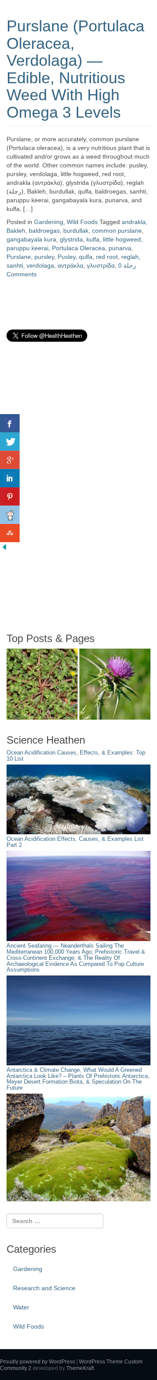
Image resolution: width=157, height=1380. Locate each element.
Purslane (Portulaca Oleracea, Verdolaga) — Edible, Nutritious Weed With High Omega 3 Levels (75, 69)
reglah (130, 256)
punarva (120, 248)
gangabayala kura (31, 239)
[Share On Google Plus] (10, 460)
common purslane (117, 230)
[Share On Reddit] (10, 515)
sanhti (15, 265)
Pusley (66, 256)
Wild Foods (82, 221)
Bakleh (16, 230)
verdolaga (40, 265)
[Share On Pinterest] (10, 496)
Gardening (48, 221)
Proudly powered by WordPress (37, 1362)
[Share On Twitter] (10, 441)
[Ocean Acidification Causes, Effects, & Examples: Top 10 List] (78, 798)
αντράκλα (70, 265)
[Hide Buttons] (4, 546)
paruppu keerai (27, 248)
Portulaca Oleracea (78, 248)
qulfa (85, 256)
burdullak (76, 230)
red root (107, 256)
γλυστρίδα (101, 265)
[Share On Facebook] (10, 423)
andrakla (134, 221)
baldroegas (44, 230)
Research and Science (44, 1288)
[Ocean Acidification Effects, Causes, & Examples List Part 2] (78, 895)
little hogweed (122, 239)
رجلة (129, 265)
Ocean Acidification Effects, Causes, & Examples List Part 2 (75, 842)
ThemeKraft (80, 1368)
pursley (44, 256)
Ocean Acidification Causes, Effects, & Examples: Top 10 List (76, 756)
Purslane (19, 256)
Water (21, 1307)
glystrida (71, 239)
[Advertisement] (72, 487)
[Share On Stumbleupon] (10, 533)
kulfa (92, 239)
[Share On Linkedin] (10, 478)
